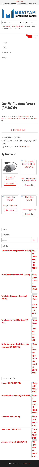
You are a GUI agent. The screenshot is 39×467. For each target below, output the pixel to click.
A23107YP (4, 118)
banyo (12, 118)
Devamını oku (10, 183)
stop (32, 118)
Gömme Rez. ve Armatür (23, 116)
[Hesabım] (23, 36)
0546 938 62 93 (19, 1)
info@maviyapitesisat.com (18, 26)
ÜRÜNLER (4, 47)
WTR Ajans (27, 463)
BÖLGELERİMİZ (6, 52)
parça (20, 118)
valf (2, 121)
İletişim (4, 57)
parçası (23, 118)
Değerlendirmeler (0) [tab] (18, 130)
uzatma (35, 118)
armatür (8, 118)
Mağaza (4, 42)
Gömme (16, 118)
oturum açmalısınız (25, 146)
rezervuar (28, 118)
